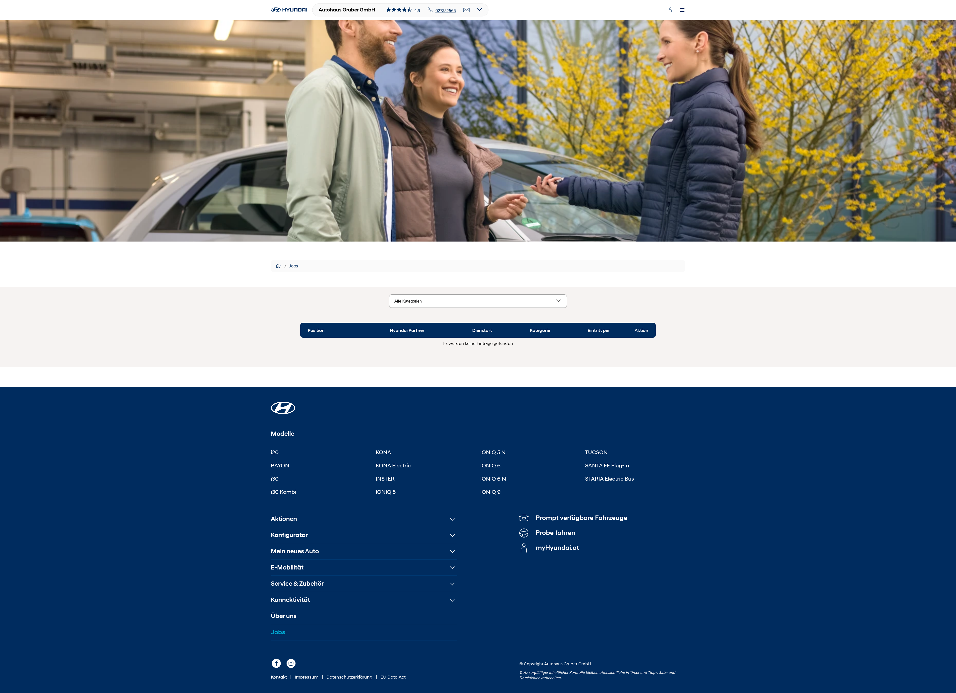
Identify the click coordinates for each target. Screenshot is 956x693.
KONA (383, 452)
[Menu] (682, 10)
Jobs (293, 265)
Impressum (306, 677)
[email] (466, 10)
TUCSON (596, 452)
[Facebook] (276, 663)
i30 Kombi (283, 492)
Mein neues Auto (295, 551)
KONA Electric (393, 465)
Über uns (284, 616)
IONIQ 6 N (493, 478)
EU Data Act (393, 677)
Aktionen (284, 519)
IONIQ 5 (386, 492)
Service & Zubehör (297, 583)
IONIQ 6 (490, 465)
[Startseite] (279, 266)
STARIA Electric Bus (609, 478)
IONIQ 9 (490, 492)
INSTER (385, 478)
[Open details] (479, 9)
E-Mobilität (287, 567)
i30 (275, 478)
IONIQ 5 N (493, 452)
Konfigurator (289, 535)
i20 (275, 452)
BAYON (280, 465)
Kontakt (279, 677)
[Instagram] (291, 663)
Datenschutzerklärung (349, 677)
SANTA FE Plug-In (607, 465)
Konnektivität (290, 600)
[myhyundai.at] (670, 9)
